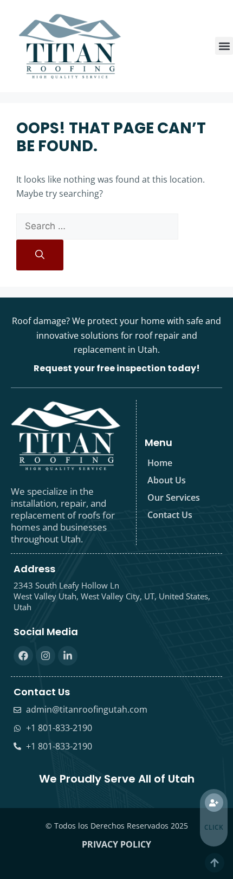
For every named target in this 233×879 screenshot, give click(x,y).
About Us (166, 480)
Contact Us (169, 515)
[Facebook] (23, 655)
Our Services (173, 497)
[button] (224, 46)
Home (159, 463)
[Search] (39, 255)
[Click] (214, 802)
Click (213, 827)
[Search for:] (97, 226)
